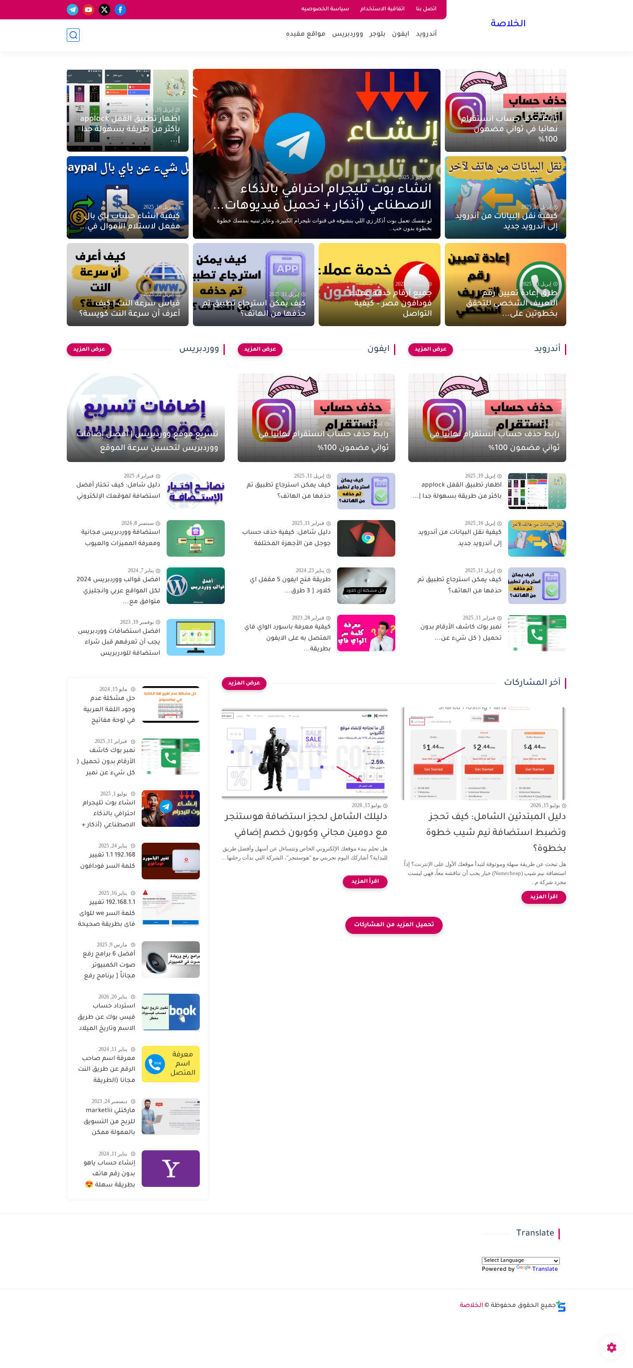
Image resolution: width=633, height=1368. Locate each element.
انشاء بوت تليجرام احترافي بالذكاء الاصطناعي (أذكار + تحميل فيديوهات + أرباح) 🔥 (108, 816)
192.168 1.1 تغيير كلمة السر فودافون (107, 861)
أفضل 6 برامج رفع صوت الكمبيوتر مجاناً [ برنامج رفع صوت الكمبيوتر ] (109, 967)
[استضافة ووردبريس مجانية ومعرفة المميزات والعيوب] (196, 538)
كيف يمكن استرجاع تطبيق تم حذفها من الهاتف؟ (254, 309)
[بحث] (73, 35)
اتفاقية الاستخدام (382, 9)
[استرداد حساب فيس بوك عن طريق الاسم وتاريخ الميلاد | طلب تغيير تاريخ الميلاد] (171, 1012)
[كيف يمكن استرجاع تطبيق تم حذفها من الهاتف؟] (537, 585)
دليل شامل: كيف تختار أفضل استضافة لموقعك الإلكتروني (118, 491)
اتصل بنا (426, 9)
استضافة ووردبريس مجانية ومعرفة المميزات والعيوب (120, 539)
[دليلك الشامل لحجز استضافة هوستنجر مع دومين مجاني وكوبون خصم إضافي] (305, 754)
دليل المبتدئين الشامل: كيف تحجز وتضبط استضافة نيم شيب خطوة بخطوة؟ (496, 833)
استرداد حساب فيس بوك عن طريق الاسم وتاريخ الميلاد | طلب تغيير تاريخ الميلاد (106, 1019)
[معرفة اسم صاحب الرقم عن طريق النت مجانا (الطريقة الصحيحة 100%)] (171, 1064)
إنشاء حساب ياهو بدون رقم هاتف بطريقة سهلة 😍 (109, 1174)
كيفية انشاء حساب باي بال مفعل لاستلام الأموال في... (130, 222)
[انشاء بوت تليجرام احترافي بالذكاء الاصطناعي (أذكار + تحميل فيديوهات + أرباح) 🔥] (171, 808)
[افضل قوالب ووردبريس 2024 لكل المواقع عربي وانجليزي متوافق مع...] (196, 585)
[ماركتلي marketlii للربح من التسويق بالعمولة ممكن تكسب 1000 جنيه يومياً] (171, 1116)
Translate (545, 1269)
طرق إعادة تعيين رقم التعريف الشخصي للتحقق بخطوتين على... (512, 304)
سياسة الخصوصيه (325, 9)
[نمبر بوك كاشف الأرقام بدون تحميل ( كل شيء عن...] (537, 633)
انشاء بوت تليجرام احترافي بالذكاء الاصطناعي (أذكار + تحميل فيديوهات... (322, 198)
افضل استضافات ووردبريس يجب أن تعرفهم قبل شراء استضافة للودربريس (119, 643)
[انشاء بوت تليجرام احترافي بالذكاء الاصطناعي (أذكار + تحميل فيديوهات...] (317, 154)
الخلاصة (508, 25)
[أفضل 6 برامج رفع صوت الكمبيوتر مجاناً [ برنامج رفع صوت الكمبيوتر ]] (171, 959)
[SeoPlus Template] (561, 1306)
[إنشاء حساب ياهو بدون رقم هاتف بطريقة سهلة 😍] (171, 1168)
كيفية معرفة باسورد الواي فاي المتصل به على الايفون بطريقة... (287, 638)
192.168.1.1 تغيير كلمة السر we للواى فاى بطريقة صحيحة (106, 914)
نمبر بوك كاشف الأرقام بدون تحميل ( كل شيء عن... (461, 633)
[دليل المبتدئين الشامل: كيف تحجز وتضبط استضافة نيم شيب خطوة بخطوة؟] (483, 754)
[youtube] (88, 9)
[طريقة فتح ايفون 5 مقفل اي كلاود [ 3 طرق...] (366, 585)
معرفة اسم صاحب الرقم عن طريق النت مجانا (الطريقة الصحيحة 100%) (106, 1071)
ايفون (401, 34)
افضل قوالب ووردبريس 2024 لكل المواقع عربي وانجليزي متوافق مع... (118, 591)
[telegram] (72, 9)
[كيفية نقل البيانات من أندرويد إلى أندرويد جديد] (537, 538)
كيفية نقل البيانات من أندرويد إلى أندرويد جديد (506, 222)
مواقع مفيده (306, 34)
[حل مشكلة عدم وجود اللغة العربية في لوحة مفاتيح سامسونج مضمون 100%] (171, 704)
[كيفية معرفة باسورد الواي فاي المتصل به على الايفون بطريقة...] (366, 633)
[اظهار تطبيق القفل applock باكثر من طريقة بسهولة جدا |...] (537, 491)
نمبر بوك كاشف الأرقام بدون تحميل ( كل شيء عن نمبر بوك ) (106, 764)
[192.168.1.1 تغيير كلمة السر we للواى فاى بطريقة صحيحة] (171, 908)
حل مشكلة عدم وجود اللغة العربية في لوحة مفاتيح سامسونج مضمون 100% (107, 711)
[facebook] (120, 9)
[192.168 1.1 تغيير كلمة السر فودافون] (171, 861)
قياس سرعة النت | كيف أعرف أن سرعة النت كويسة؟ (129, 309)
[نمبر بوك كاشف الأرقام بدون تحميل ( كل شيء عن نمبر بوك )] (171, 756)
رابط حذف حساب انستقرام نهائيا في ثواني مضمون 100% (509, 130)
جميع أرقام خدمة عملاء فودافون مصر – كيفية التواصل (391, 304)
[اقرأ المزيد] (543, 897)
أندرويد (426, 34)
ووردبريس (347, 34)
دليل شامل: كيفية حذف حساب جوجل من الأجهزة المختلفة (286, 539)
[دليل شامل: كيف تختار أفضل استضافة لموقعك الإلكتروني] (196, 491)
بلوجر (377, 34)
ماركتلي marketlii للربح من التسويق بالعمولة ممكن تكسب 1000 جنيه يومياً (109, 1124)
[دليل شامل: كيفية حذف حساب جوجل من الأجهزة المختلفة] (366, 538)
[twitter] (104, 9)
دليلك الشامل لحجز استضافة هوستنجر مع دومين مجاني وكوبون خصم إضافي (306, 825)
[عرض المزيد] (430, 349)
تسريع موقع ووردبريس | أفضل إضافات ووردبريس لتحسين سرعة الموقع (147, 442)
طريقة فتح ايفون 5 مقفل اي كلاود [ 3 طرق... (290, 586)
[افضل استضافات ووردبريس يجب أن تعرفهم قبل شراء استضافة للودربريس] (196, 637)
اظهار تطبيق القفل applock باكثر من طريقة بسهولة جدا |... (130, 130)
